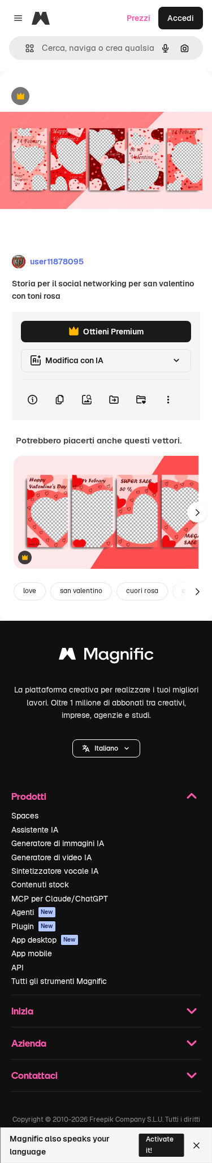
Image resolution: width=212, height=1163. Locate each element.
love (29, 590)
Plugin (32, 926)
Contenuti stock (40, 884)
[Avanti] (197, 512)
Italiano (106, 748)
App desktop (43, 940)
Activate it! (160, 1145)
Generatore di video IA (51, 857)
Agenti (32, 912)
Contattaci (34, 1075)
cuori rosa (142, 590)
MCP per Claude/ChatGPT (59, 899)
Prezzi (138, 18)
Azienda (28, 1043)
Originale (75, 97)
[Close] (196, 1145)
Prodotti (28, 796)
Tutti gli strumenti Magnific (59, 981)
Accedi (180, 18)
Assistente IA (34, 830)
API (17, 967)
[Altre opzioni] (168, 400)
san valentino (81, 590)
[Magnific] (106, 656)
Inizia (22, 1011)
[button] (106, 748)
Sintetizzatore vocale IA (54, 871)
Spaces (24, 816)
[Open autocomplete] (25, 48)
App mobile (31, 953)
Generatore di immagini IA (57, 843)
